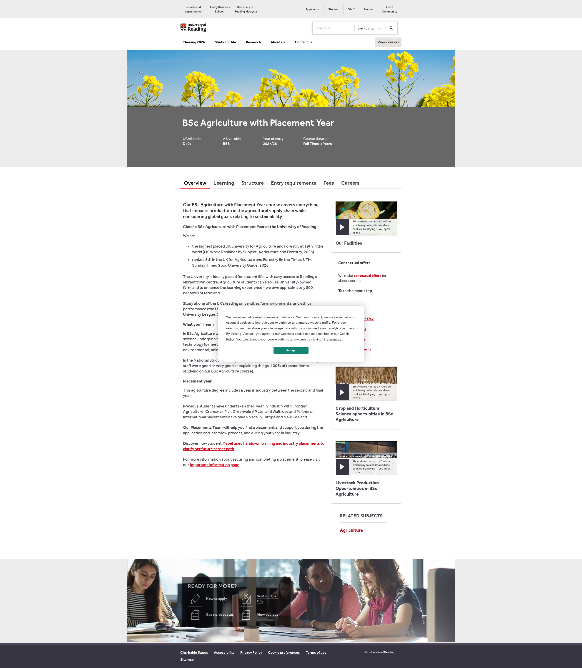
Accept (291, 350)
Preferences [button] (332, 339)
